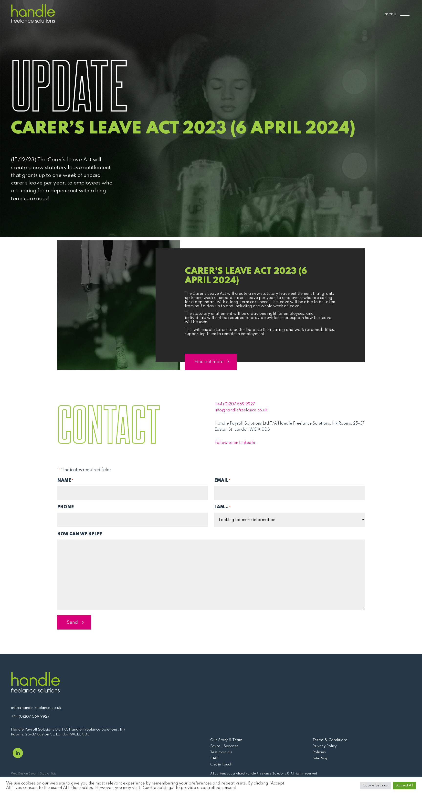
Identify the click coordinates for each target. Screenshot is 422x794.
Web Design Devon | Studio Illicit (33, 773)
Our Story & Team (226, 740)
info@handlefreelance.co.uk (241, 410)
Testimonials (221, 752)
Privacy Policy (325, 746)
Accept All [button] (404, 785)
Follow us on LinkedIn (235, 443)
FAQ (214, 758)
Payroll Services (224, 746)
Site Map (320, 758)
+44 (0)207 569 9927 (235, 404)
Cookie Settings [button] (375, 785)
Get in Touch (221, 764)
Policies (319, 752)
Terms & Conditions (330, 740)
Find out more (209, 361)
